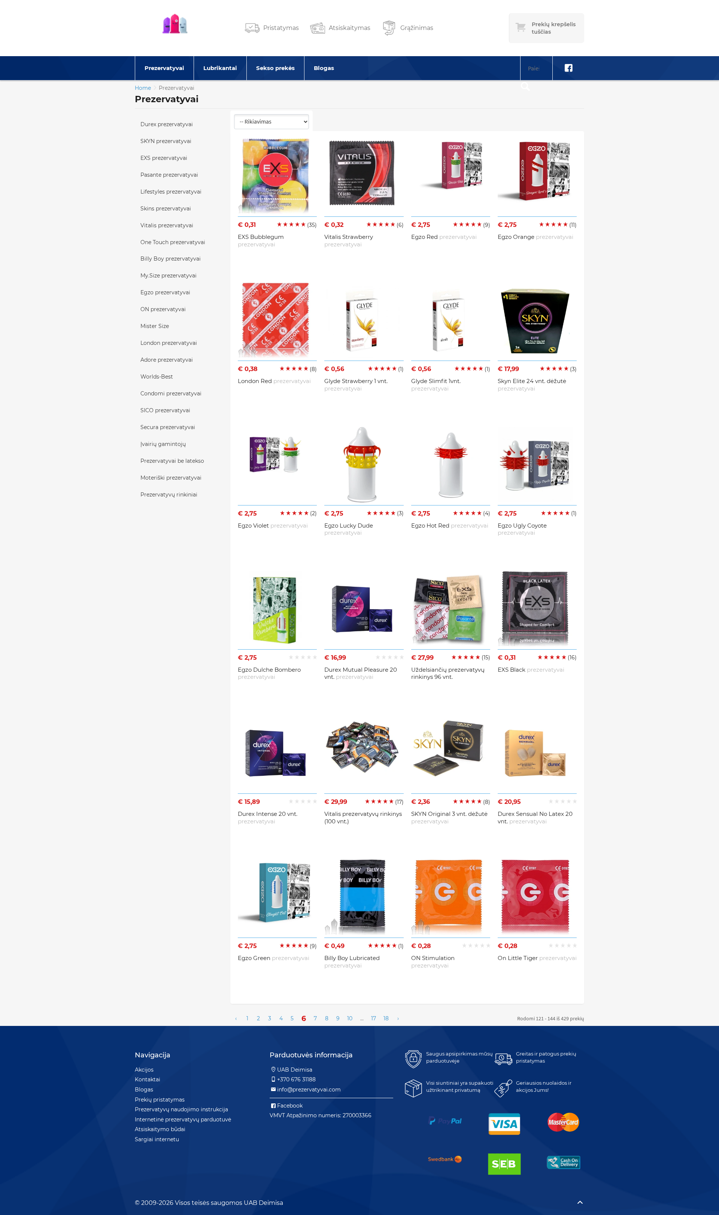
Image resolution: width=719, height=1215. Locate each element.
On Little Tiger (537, 958)
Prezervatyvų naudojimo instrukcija (181, 1109)
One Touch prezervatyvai (172, 242)
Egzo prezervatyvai (165, 292)
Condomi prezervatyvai (170, 393)
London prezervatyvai (168, 343)
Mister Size (154, 326)
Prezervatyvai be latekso (172, 461)
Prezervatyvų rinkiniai (168, 494)
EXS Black (531, 669)
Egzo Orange (535, 236)
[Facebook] (568, 68)
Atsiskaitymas (349, 27)
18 (386, 1018)
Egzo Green (273, 958)
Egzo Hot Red (449, 525)
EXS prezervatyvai (163, 158)
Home (143, 88)
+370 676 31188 (296, 1079)
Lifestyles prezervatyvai (170, 191)
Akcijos (144, 1069)
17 (373, 1018)
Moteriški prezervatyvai (170, 477)
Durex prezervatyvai (166, 124)
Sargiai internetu (157, 1139)
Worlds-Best (156, 376)
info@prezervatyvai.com (309, 1089)
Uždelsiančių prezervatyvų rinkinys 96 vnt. (448, 673)
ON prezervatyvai (163, 309)
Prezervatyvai (164, 68)
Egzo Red (444, 236)
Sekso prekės (275, 68)
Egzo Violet (273, 525)
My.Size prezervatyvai (168, 275)
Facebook (290, 1105)
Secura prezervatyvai (167, 427)
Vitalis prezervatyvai (166, 225)
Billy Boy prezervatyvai (170, 258)
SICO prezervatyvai (165, 410)
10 (349, 1018)
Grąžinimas (416, 27)
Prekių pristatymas (160, 1099)
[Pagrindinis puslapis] (175, 28)
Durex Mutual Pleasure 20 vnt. (360, 673)
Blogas (324, 68)
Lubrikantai (220, 68)
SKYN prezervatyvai (165, 141)
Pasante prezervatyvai (169, 174)
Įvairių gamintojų (163, 444)
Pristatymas (281, 27)
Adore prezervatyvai (166, 359)
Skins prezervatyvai (165, 208)
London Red (274, 381)
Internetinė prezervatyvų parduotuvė (183, 1119)
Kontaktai (147, 1079)
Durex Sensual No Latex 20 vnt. (535, 817)
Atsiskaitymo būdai (160, 1129)
